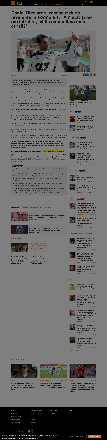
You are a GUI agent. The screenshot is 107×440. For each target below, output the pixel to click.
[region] (53, 436)
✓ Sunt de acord (94, 436)
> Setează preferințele (67, 436)
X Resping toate (80, 436)
